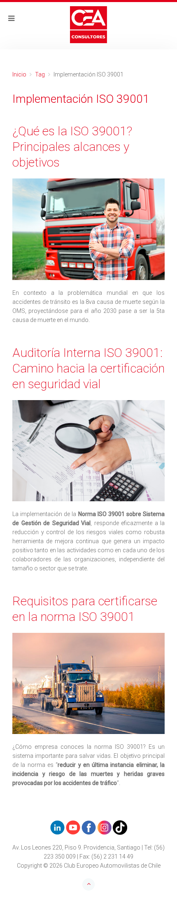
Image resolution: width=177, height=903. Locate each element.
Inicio (19, 74)
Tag (40, 74)
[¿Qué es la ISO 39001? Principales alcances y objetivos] (88, 229)
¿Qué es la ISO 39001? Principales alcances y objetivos (72, 146)
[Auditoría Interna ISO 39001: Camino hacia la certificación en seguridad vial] (88, 451)
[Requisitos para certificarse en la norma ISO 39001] (88, 683)
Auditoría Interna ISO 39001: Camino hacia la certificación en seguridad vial (88, 368)
